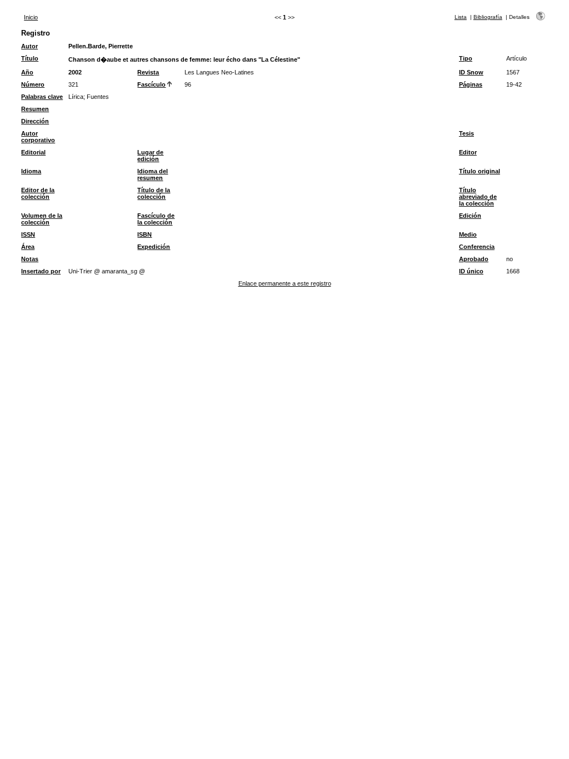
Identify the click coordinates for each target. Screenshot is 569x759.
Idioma (31, 171)
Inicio (31, 17)
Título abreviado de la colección (478, 197)
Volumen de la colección (41, 219)
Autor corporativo (38, 136)
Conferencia (477, 246)
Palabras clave (42, 96)
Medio (468, 234)
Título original (479, 171)
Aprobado (473, 259)
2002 (75, 72)
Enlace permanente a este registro (284, 283)
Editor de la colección (37, 193)
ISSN (28, 234)
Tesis (466, 133)
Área (27, 246)
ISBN (144, 234)
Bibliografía (487, 17)
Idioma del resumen (152, 174)
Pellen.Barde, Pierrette (100, 46)
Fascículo (151, 84)
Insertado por (41, 271)
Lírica (75, 96)
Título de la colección (153, 193)
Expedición (153, 246)
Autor (29, 46)
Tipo (465, 58)
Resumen (35, 109)
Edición (470, 215)
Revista (148, 72)
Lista (461, 17)
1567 (513, 72)
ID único (471, 271)
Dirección (35, 121)
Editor (468, 152)
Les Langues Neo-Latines (219, 72)
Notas (29, 259)
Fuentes (98, 96)
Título (29, 58)
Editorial (33, 152)
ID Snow (471, 72)
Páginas (470, 84)
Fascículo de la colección (155, 219)
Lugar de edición (150, 155)
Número (32, 84)
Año (27, 72)
